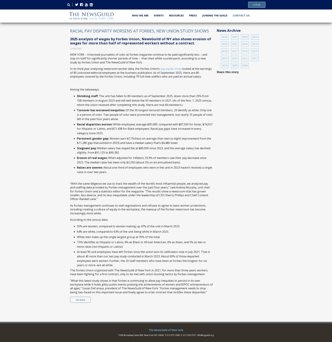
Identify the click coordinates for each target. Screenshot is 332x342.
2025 (235, 37)
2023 (255, 37)
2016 (245, 51)
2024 (245, 37)
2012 (245, 58)
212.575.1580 (173, 335)
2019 (255, 44)
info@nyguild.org (205, 335)
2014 (225, 58)
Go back (80, 299)
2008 (245, 65)
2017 (235, 51)
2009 (235, 65)
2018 (225, 51)
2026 (225, 37)
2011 (255, 58)
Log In (256, 5)
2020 (245, 44)
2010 (225, 65)
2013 (235, 58)
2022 (225, 44)
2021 (235, 44)
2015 (255, 51)
